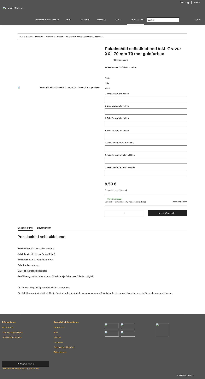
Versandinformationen (12, 337)
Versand (123, 190)
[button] (184, 20)
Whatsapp (184, 2)
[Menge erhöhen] (141, 213)
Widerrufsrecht (60, 352)
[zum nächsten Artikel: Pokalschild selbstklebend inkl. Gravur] (184, 37)
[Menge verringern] (108, 213)
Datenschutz (59, 327)
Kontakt (197, 2)
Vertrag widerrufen (25, 364)
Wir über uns (8, 327)
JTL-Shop (190, 375)
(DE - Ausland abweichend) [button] (135, 202)
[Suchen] (176, 19)
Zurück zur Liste (26, 37)
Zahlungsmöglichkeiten (12, 332)
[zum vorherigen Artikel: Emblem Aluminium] (178, 37)
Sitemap (57, 337)
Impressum (58, 342)
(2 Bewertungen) (120, 60)
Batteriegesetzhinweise (64, 347)
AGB (56, 332)
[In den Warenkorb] (20, 44)
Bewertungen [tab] (44, 228)
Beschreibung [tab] (25, 228)
